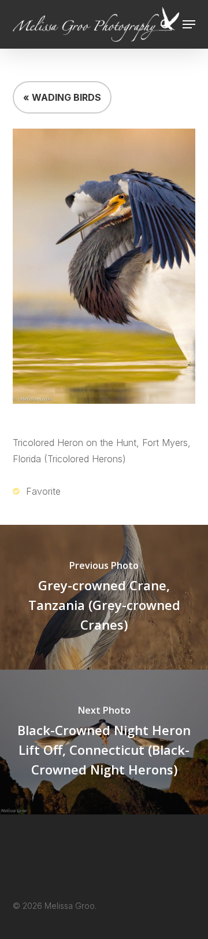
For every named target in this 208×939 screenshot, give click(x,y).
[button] (189, 24)
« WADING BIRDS (62, 97)
